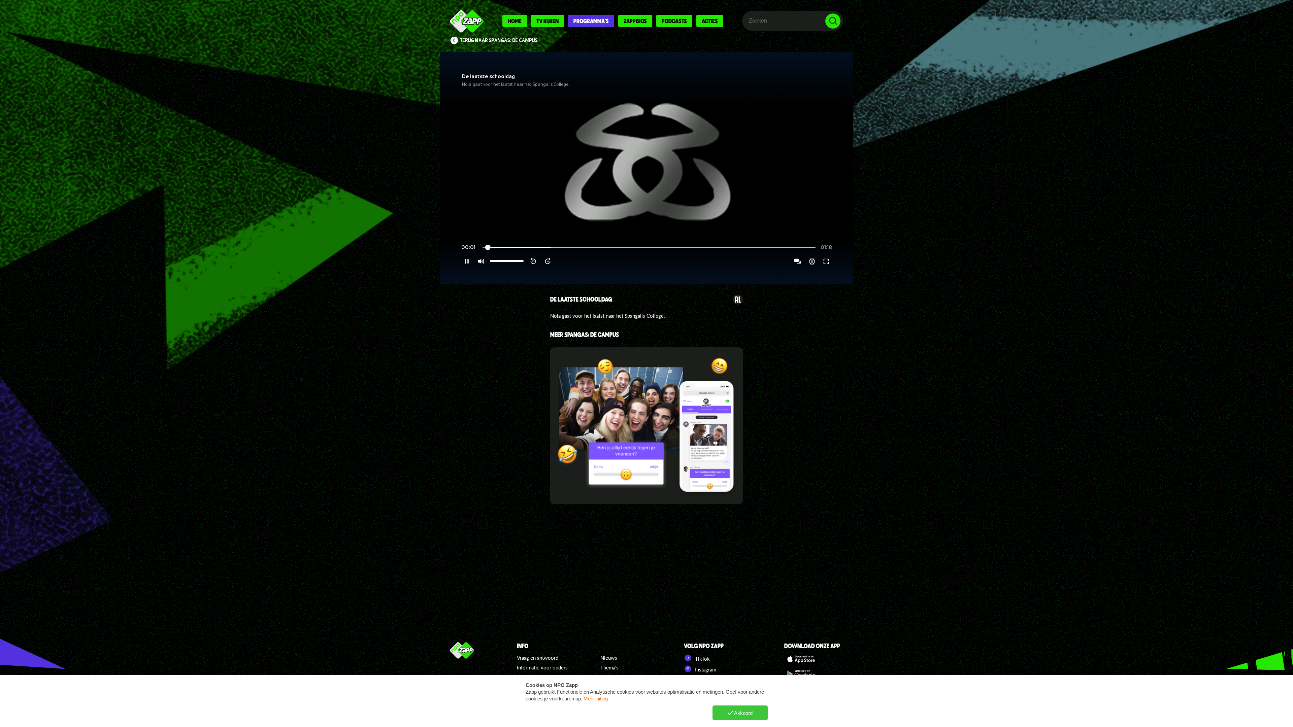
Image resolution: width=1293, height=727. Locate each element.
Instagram (705, 669)
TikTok (702, 659)
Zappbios (635, 21)
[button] (646, 168)
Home (515, 21)
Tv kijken (547, 21)
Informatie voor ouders (542, 667)
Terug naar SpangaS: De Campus (499, 40)
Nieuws (608, 658)
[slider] (649, 247)
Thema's (609, 667)
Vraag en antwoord (537, 658)
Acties (710, 21)
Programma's (591, 21)
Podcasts (674, 21)
